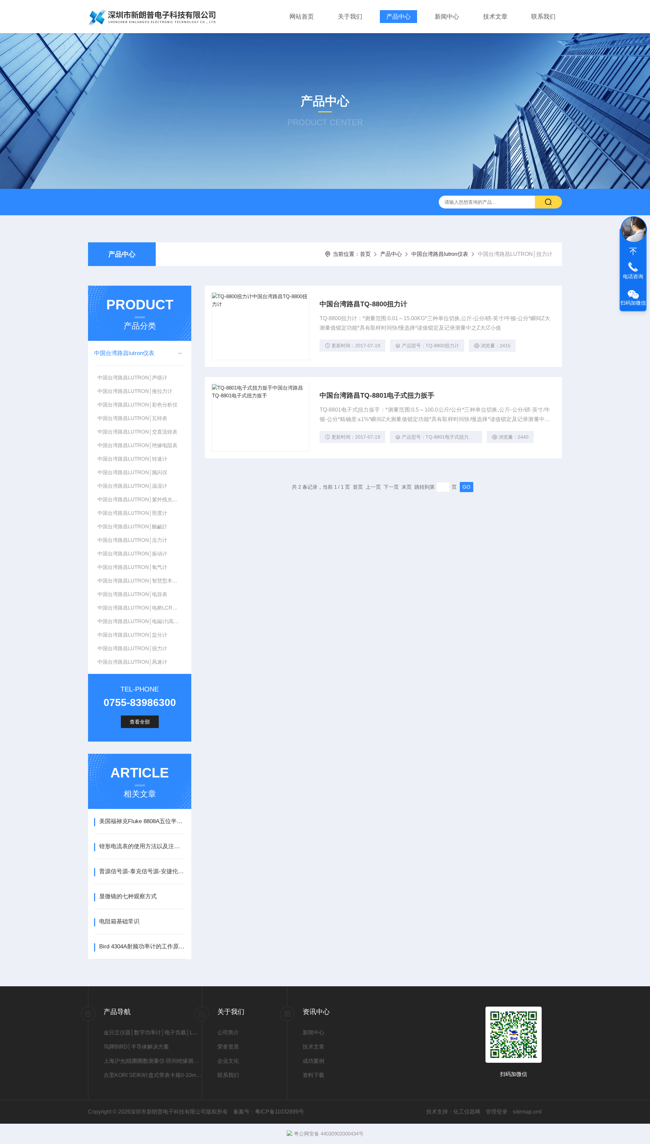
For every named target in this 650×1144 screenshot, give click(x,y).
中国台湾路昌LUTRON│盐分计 (132, 635)
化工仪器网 (466, 1112)
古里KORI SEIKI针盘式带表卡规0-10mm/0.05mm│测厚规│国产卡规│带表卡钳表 (153, 1075)
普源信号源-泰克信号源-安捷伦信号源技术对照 (142, 871)
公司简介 (228, 1032)
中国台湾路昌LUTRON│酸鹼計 (132, 526)
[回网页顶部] (633, 251)
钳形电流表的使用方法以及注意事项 (142, 846)
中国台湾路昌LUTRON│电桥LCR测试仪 (141, 608)
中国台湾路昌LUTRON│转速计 (132, 459)
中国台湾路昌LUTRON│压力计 (132, 540)
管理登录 (496, 1112)
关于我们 (350, 16)
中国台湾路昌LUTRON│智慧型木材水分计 (141, 581)
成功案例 (313, 1061)
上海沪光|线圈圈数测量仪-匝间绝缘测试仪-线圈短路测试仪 (153, 1061)
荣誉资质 (228, 1047)
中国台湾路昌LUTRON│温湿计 (132, 486)
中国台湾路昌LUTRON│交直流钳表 (137, 432)
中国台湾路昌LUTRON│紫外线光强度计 (141, 499)
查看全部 (140, 722)
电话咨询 (633, 276)
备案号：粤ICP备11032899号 (268, 1112)
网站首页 (301, 16)
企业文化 (228, 1061)
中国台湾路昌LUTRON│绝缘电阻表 (137, 445)
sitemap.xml (527, 1112)
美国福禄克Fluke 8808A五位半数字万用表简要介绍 (142, 821)
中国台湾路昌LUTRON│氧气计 (132, 567)
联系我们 (543, 16)
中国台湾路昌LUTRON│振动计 (132, 553)
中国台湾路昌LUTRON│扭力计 (132, 648)
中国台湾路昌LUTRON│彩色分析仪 (137, 405)
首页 (365, 254)
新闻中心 (447, 16)
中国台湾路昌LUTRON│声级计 (132, 377)
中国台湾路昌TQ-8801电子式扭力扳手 (377, 395)
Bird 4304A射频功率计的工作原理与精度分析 (142, 946)
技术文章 (495, 16)
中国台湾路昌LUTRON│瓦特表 (132, 418)
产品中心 (398, 16)
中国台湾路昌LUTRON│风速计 (132, 662)
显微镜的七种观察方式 (128, 896)
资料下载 (313, 1075)
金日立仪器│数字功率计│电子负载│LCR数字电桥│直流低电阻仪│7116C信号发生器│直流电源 (153, 1032)
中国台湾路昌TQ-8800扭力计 (363, 304)
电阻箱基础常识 (119, 921)
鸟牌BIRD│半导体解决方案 (136, 1047)
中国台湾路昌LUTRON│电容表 (132, 594)
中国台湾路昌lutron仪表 (439, 254)
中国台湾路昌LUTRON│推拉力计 (135, 391)
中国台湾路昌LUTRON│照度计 (132, 513)
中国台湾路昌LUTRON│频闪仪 (132, 472)
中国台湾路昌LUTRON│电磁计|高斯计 (141, 621)
